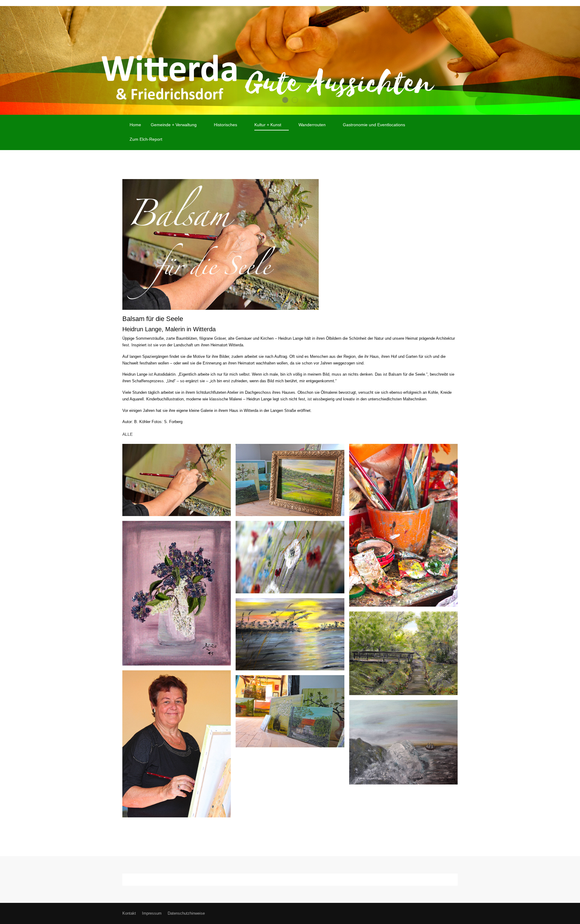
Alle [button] (127, 434)
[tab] (285, 100)
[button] (176, 480)
